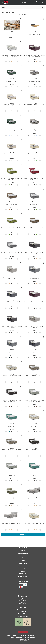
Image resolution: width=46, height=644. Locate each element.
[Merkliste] (39, 2)
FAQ (23, 565)
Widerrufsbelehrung (33, 635)
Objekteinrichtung (23, 553)
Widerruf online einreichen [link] (23, 632)
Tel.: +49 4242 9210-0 (23, 576)
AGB (8, 635)
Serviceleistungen (23, 561)
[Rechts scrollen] (17, 61)
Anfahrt (23, 571)
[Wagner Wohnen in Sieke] (6, 2)
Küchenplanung (23, 563)
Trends (23, 560)
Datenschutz (23, 635)
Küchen (23, 552)
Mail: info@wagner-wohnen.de (23, 575)
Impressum (15, 635)
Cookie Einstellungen (29, 637)
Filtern (3, 7)
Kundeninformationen (16, 637)
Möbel (23, 550)
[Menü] (2, 2)
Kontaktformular (23, 573)
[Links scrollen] (6, 61)
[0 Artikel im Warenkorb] (42, 2)
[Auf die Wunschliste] (21, 19)
